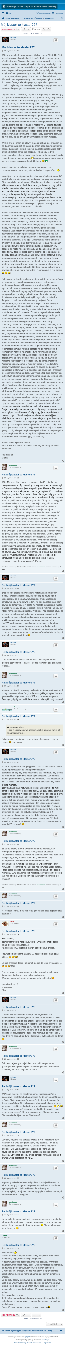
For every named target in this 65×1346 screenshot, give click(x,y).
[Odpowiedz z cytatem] (56, 40)
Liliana (4, 1236)
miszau (13, 38)
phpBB (27, 1337)
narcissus (13, 465)
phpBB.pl (45, 1340)
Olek (12, 922)
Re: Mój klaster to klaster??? (18, 474)
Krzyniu (17, 707)
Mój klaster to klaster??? (19, 24)
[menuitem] (9, 13)
